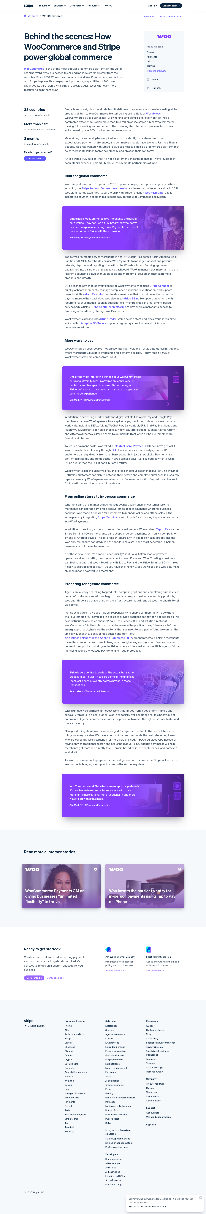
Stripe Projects (113, 1180)
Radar (68, 1110)
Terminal (69, 1127)
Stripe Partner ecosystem (119, 1142)
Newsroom (152, 1092)
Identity (69, 1076)
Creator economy (114, 1084)
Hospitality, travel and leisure (120, 1097)
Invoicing (69, 1080)
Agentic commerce (115, 1034)
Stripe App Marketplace (117, 1138)
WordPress (153, 113)
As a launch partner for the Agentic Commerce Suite (98, 638)
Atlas (67, 1029)
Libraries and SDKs (115, 1175)
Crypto (68, 1059)
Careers (150, 1087)
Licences (151, 1058)
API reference (154, 970)
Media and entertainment (118, 1105)
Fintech (109, 1089)
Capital (68, 1042)
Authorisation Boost (75, 1034)
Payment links (72, 1097)
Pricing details (113, 970)
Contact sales (169, 5)
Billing (68, 1038)
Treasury (69, 1131)
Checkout (70, 1046)
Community (152, 1038)
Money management (116, 1067)
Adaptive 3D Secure (94, 323)
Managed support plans (158, 1116)
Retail (108, 1122)
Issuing (68, 1084)
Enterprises (111, 1025)
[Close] (200, 1198)
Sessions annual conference (161, 1042)
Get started (33, 977)
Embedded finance (115, 1046)
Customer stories (155, 1029)
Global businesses (115, 1055)
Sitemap (150, 1063)
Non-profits (111, 1110)
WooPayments (154, 192)
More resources (154, 1071)
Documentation (113, 1159)
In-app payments (114, 1059)
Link (114, 450)
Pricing (108, 5)
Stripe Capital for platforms (108, 307)
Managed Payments (75, 1093)
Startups (110, 1029)
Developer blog (113, 1184)
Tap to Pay (163, 529)
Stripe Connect (159, 285)
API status (110, 1167)
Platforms (110, 1072)
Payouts (69, 1105)
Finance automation (115, 1051)
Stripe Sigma (71, 1118)
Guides (150, 1025)
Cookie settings (154, 1067)
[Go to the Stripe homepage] (27, 1021)
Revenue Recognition (76, 1114)
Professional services (116, 1114)
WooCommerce (34, 68)
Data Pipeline (71, 1063)
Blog (148, 1034)
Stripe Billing (131, 298)
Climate (69, 1051)
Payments (70, 1101)
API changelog (112, 1171)
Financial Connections (76, 1072)
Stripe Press (152, 1096)
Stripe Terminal (107, 517)
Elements (70, 1067)
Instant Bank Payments (131, 446)
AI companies (112, 1080)
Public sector (112, 1118)
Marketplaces (112, 1063)
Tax (67, 1122)
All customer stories (170, 16)
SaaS (108, 1076)
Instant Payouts (92, 294)
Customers (31, 16)
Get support (152, 1112)
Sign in (151, 5)
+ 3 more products (156, 70)
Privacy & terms (154, 1046)
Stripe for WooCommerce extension (105, 188)
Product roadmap (155, 1083)
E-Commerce (112, 1042)
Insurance (110, 1101)
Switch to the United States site (146, 1206)
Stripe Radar (108, 319)
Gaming (109, 1093)
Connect (69, 1055)
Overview (149, 16)
